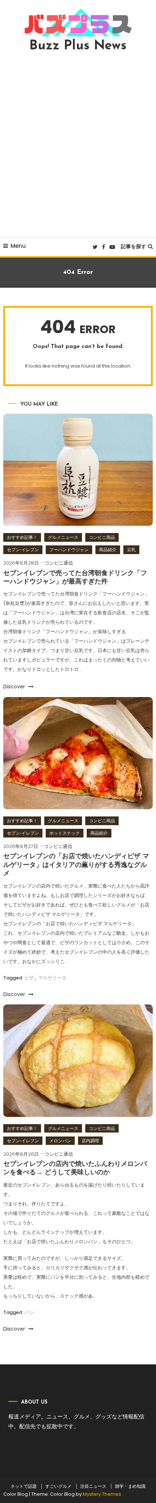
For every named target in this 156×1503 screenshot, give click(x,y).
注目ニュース (93, 1486)
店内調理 (90, 1141)
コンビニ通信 (59, 563)
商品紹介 (107, 549)
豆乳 (131, 549)
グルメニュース (63, 537)
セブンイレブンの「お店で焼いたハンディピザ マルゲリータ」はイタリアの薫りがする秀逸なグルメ (76, 865)
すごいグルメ (58, 1486)
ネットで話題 (24, 1486)
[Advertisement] (78, 145)
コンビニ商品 (102, 537)
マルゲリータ (52, 977)
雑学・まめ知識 (130, 1486)
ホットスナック (64, 833)
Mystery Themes (102, 1494)
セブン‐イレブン (23, 549)
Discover (14, 686)
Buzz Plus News (78, 46)
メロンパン (60, 1141)
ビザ (29, 977)
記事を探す (133, 246)
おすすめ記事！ (22, 537)
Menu (18, 246)
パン (29, 1312)
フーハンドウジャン (69, 549)
